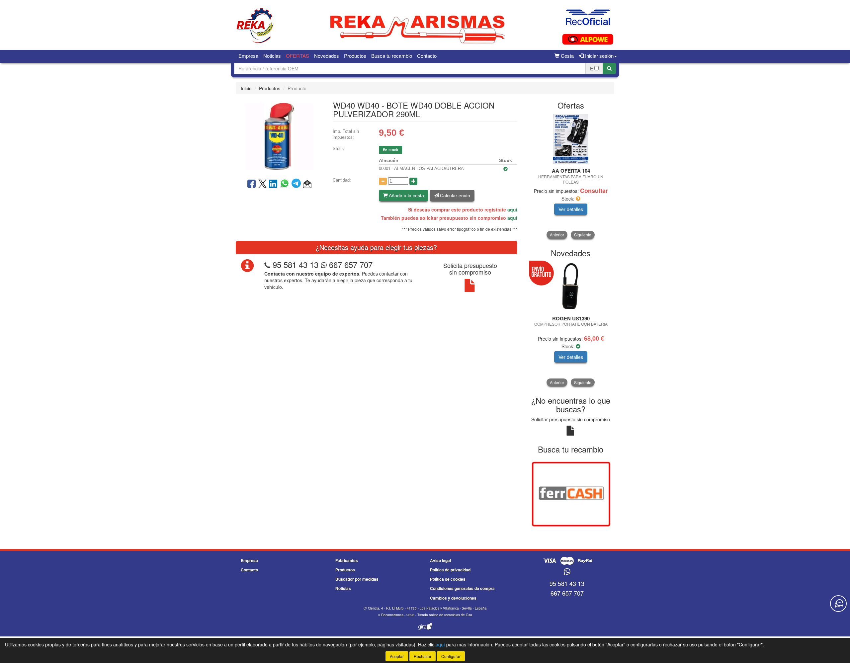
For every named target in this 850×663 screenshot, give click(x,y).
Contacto (427, 55)
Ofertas (297, 55)
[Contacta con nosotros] (838, 603)
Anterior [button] (557, 234)
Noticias (272, 55)
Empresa (248, 55)
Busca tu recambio (391, 55)
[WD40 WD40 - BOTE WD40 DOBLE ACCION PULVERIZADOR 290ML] (279, 136)
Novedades (326, 55)
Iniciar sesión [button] (599, 55)
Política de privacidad (450, 570)
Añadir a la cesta (406, 195)
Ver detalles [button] (570, 209)
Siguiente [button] (582, 234)
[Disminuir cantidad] (383, 181)
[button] (307, 184)
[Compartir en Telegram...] (297, 184)
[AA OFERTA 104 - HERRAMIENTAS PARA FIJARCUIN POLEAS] (571, 139)
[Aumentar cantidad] (413, 181)
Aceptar (397, 656)
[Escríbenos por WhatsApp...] (566, 572)
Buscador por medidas (357, 579)
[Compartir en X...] (262, 184)
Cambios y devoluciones (453, 598)
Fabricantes (346, 560)
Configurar (451, 656)
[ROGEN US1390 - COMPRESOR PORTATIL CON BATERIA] (571, 287)
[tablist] (571, 176)
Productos (355, 55)
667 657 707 (350, 264)
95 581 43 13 (295, 264)
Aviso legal (440, 560)
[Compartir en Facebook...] (251, 184)
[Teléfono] (267, 264)
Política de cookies (448, 579)
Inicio (246, 88)
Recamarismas (392, 615)
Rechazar (422, 656)
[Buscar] (609, 68)
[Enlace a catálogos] (571, 494)
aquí (512, 209)
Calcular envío (454, 195)
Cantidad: (342, 180)
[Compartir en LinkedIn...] (273, 184)
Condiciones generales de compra (462, 588)
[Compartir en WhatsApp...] (286, 184)
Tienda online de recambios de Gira (444, 615)
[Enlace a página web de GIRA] (425, 630)
